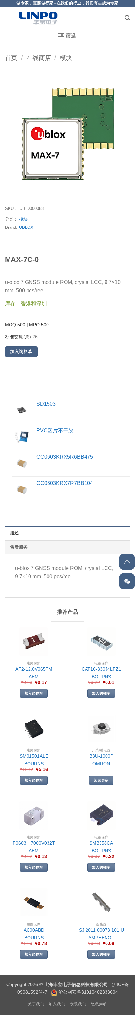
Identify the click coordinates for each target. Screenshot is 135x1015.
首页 (11, 57)
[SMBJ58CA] (101, 815)
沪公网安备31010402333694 (88, 992)
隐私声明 (99, 1004)
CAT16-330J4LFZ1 (101, 669)
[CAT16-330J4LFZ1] (101, 641)
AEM (34, 676)
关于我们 (36, 1004)
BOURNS (101, 676)
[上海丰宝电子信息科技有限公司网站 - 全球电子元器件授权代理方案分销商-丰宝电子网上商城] (38, 18)
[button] (9, 18)
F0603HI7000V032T (34, 843)
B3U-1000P (101, 756)
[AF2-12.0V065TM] (33, 641)
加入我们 (57, 1004)
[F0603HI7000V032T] (33, 815)
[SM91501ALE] (33, 728)
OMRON (101, 763)
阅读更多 (101, 780)
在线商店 (38, 57)
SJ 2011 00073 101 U (101, 930)
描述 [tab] (14, 532)
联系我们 (78, 1004)
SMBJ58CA (101, 843)
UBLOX (26, 227)
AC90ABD (34, 930)
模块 (66, 57)
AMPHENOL (101, 937)
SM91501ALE (34, 756)
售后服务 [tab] (19, 547)
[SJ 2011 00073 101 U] (101, 902)
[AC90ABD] (33, 902)
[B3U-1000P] (101, 728)
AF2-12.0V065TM (33, 669)
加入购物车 (34, 693)
